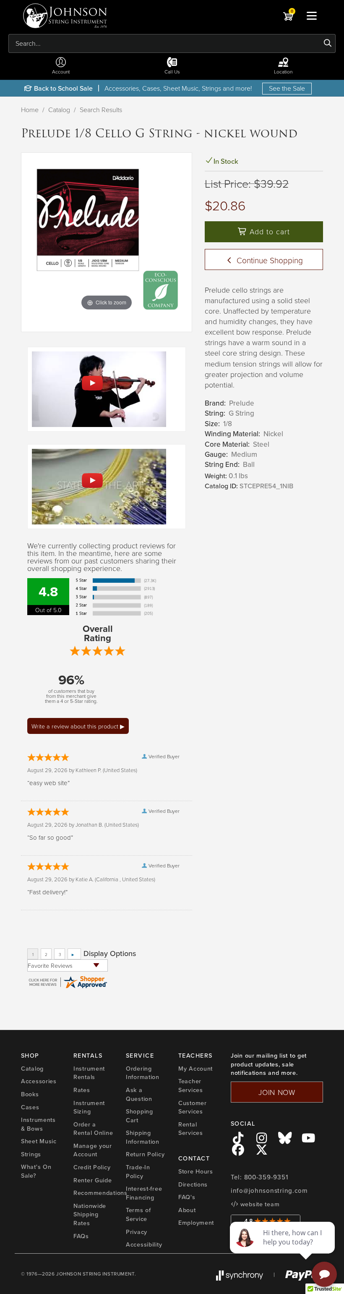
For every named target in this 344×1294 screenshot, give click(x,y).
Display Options (109, 953)
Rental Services (190, 1129)
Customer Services (192, 1107)
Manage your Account (92, 1150)
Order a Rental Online (93, 1129)
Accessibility (144, 1244)
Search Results (101, 109)
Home (30, 109)
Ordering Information (142, 1073)
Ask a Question (139, 1094)
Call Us (172, 71)
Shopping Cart (139, 1116)
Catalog (59, 109)
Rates (81, 1090)
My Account (195, 1068)
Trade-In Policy (138, 1172)
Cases (30, 1107)
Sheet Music (39, 1141)
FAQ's (186, 1197)
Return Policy (145, 1154)
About (187, 1210)
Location (283, 71)
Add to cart (268, 231)
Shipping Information (142, 1137)
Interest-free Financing (144, 1193)
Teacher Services (190, 1086)
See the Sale (287, 88)
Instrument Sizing (89, 1107)
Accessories (39, 1081)
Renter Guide (92, 1180)
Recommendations (100, 1192)
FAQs (81, 1236)
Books (30, 1094)
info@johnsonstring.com (269, 1190)
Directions (193, 1184)
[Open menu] (311, 15)
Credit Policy (91, 1167)
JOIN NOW (276, 1092)
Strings (31, 1154)
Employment (196, 1222)
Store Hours (195, 1171)
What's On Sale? (36, 1171)
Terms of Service (138, 1214)
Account (61, 71)
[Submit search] (328, 43)
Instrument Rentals (89, 1073)
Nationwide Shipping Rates (89, 1214)
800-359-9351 (266, 1177)
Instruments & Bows (38, 1124)
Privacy (136, 1231)
